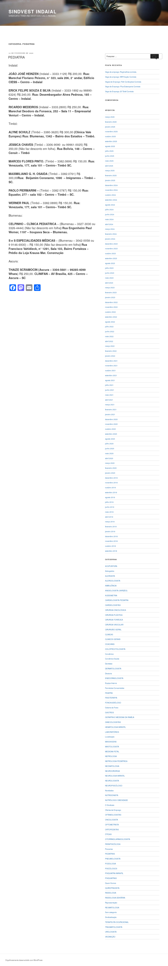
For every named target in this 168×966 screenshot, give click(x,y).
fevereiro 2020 (111, 468)
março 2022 (110, 346)
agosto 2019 (110, 497)
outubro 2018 (110, 546)
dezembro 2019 (111, 478)
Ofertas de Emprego (113, 810)
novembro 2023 (111, 248)
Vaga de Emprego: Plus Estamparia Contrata (122, 86)
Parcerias (109, 849)
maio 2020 (109, 453)
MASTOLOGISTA (112, 746)
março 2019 (110, 521)
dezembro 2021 (111, 361)
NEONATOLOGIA (112, 766)
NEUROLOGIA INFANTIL (115, 775)
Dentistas (108, 663)
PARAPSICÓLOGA (112, 844)
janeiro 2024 (110, 239)
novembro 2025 (111, 131)
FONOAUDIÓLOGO (113, 702)
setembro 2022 (111, 317)
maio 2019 (109, 512)
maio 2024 (109, 219)
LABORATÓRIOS (112, 732)
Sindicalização (111, 917)
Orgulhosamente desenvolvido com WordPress (23, 960)
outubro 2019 (110, 487)
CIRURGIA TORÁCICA (114, 619)
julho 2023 (109, 268)
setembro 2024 (111, 200)
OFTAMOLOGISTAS (113, 814)
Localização (110, 736)
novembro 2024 (111, 190)
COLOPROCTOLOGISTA (115, 649)
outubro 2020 (110, 429)
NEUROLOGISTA (112, 780)
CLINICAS (109, 634)
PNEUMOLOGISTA (112, 858)
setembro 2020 (111, 434)
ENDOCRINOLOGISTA (114, 678)
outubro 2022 (110, 312)
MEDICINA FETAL (112, 751)
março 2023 (110, 287)
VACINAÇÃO (110, 936)
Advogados (109, 571)
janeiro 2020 (110, 473)
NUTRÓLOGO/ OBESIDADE (116, 800)
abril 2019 (109, 517)
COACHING (110, 644)
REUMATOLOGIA (112, 907)
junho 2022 (109, 331)
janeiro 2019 (110, 531)
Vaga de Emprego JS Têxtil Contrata (119, 91)
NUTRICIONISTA (111, 795)
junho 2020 (109, 448)
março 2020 (110, 463)
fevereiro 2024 (111, 234)
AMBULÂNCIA (111, 585)
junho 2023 (109, 273)
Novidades (109, 790)
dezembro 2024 (111, 185)
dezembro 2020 (111, 419)
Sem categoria (111, 912)
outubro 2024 (110, 195)
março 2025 (110, 170)
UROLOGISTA (111, 931)
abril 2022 (109, 341)
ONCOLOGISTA (111, 819)
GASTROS (109, 712)
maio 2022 (109, 336)
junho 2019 (109, 507)
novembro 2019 (111, 482)
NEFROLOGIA (111, 756)
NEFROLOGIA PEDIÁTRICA (116, 761)
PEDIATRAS (110, 853)
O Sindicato (109, 805)
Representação (111, 902)
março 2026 (110, 117)
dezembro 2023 (111, 243)
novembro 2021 (111, 365)
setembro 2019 (111, 492)
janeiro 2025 (110, 180)
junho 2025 (109, 156)
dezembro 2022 (111, 302)
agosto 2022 (110, 321)
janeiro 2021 (110, 414)
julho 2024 (109, 209)
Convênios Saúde (112, 658)
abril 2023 (109, 282)
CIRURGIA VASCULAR (114, 624)
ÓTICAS (108, 834)
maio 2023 (109, 278)
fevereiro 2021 (111, 409)
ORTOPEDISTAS (112, 829)
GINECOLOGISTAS (113, 722)
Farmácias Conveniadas (114, 688)
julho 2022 (109, 326)
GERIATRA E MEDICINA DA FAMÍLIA (119, 717)
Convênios (109, 654)
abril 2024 (109, 224)
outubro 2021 (110, 370)
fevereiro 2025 (111, 175)
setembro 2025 (111, 141)
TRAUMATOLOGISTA (113, 927)
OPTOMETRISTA (112, 824)
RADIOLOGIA (110, 892)
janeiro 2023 (110, 297)
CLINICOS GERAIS (112, 639)
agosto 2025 (110, 146)
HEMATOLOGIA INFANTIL (115, 727)
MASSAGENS (111, 741)
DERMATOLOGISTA (113, 668)
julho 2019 (109, 502)
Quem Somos (110, 883)
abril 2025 (109, 165)
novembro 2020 (111, 424)
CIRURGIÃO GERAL (113, 629)
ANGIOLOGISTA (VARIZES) (116, 590)
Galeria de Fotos (111, 707)
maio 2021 (109, 395)
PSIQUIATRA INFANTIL (114, 873)
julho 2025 (109, 151)
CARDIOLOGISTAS (113, 605)
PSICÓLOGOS (111, 868)
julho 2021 (109, 385)
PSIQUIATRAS (111, 878)
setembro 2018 (111, 551)
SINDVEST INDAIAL (33, 11)
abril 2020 (109, 458)
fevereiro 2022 (111, 351)
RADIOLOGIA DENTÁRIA (115, 897)
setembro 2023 (111, 258)
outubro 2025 (110, 136)
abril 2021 (109, 400)
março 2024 (110, 229)
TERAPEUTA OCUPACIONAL (117, 922)
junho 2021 (109, 390)
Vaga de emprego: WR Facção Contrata (120, 77)
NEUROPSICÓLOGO (113, 785)
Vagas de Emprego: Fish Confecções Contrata (123, 81)
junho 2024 (109, 214)
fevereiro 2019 (111, 526)
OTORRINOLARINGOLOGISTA (117, 839)
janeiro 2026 (110, 126)
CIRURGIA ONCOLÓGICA (115, 610)
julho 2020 (109, 443)
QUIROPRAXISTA (112, 888)
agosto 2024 (110, 204)
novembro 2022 (111, 307)
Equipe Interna (111, 683)
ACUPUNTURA (111, 566)
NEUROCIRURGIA (112, 771)
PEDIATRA (16, 57)
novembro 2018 (111, 541)
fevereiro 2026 (111, 122)
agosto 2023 (110, 263)
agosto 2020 (110, 439)
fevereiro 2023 (111, 292)
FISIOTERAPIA (111, 697)
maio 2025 (109, 161)
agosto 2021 (110, 380)
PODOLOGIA (110, 863)
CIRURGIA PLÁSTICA (114, 615)
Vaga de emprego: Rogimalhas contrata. (121, 72)
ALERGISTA (110, 576)
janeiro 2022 (110, 356)
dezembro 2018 (111, 536)
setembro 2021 (111, 375)
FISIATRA (109, 693)
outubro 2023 (110, 253)
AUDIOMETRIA (111, 595)
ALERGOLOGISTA (112, 580)
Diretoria (108, 673)
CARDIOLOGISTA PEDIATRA (116, 600)
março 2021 (110, 404)
